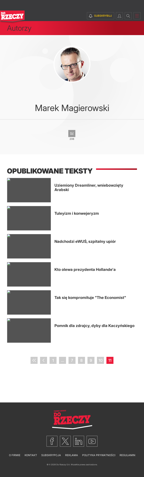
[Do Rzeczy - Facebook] (52, 441)
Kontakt (31, 455)
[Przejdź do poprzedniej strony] (43, 360)
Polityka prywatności (98, 455)
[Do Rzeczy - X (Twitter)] (65, 441)
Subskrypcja (51, 455)
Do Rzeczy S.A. (63, 464)
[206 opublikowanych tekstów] (71, 133)
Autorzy (19, 28)
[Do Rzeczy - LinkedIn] (78, 441)
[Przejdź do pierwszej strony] (34, 360)
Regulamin (127, 455)
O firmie (14, 455)
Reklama (71, 455)
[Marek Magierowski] (72, 64)
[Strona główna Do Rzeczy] (12, 17)
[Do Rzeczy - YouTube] (92, 441)
